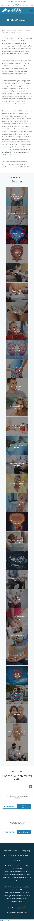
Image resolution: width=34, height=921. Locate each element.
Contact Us (17, 860)
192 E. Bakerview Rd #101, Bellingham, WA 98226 (17, 823)
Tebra (25, 912)
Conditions (5, 32)
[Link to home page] (14, 10)
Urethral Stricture (15, 32)
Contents (27, 31)
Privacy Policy (26, 851)
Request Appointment (24, 806)
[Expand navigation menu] (31, 10)
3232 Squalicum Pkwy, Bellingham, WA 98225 (17, 797)
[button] (17, 5)
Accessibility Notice (24, 855)
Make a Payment (5, 920)
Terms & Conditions (10, 855)
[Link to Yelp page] (30, 786)
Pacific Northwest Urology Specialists (12, 31)
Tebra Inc (16, 851)
